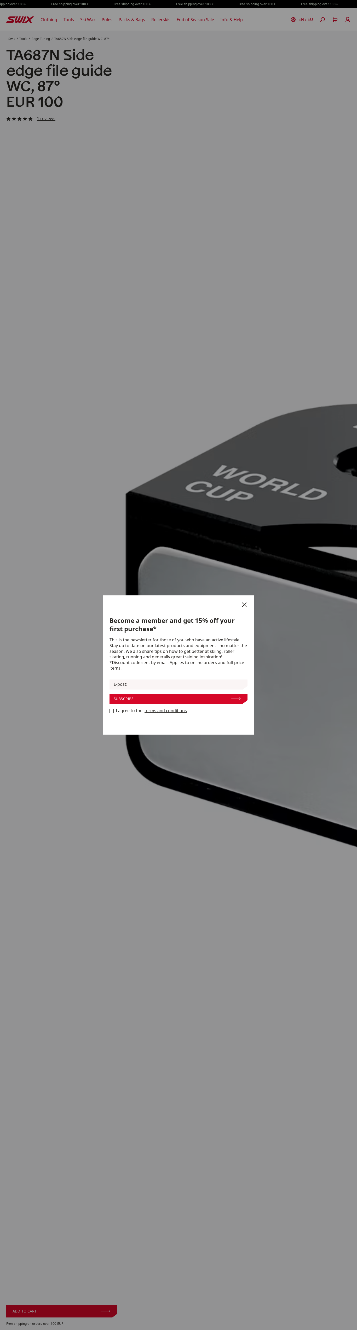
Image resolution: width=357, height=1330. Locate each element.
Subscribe (124, 698)
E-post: (120, 684)
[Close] (244, 605)
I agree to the (151, 710)
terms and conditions (166, 710)
